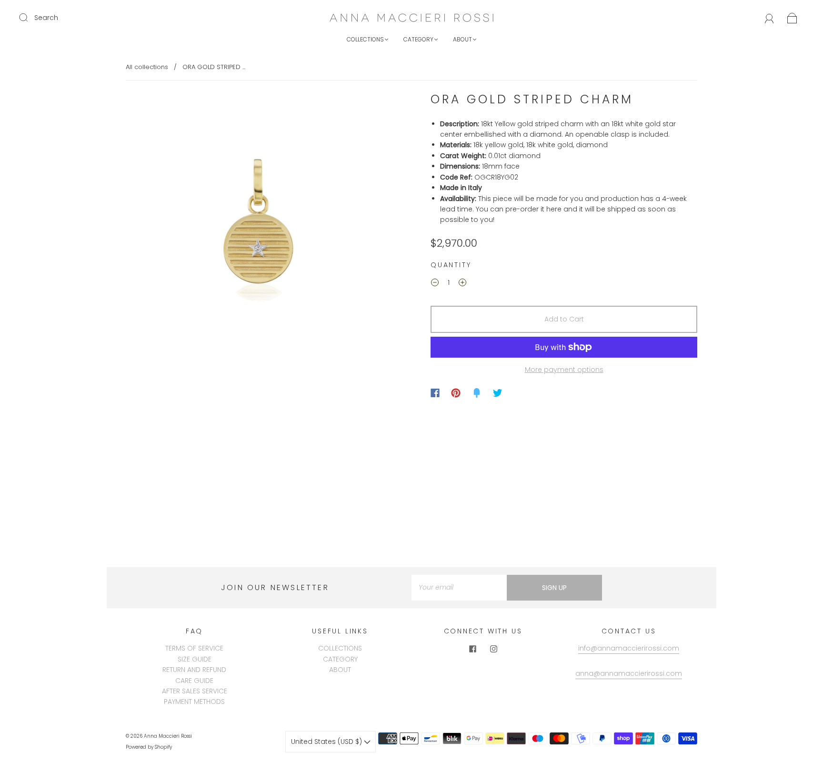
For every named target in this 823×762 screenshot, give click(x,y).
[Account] (769, 17)
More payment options (564, 369)
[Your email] (459, 588)
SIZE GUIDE (194, 659)
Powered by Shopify (149, 747)
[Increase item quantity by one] (462, 283)
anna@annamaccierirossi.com (628, 673)
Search (46, 17)
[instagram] (493, 648)
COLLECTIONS (365, 39)
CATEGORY (418, 39)
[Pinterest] (455, 392)
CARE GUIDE (194, 680)
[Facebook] (435, 392)
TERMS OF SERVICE (194, 648)
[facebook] (472, 648)
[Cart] (792, 17)
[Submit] (29, 17)
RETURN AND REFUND (194, 669)
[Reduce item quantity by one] (434, 283)
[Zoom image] (259, 226)
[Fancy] (476, 392)
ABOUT (462, 39)
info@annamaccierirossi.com (628, 648)
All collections (147, 66)
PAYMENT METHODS (194, 701)
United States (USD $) (327, 741)
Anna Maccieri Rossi (168, 736)
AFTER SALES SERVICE (194, 691)
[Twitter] (497, 392)
